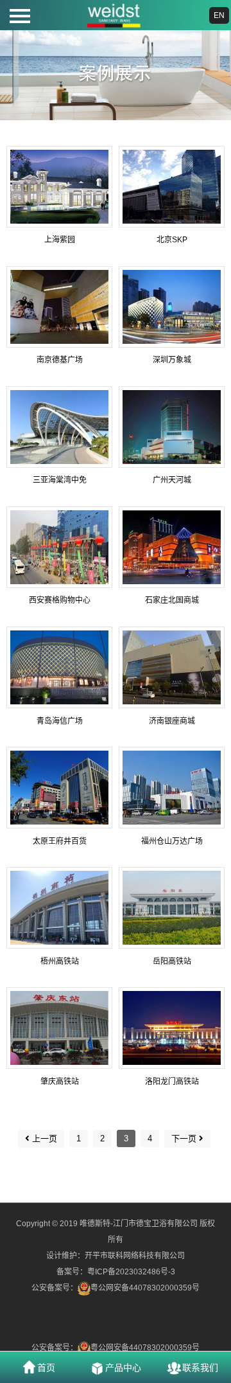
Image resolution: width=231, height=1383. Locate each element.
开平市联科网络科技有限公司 (135, 1255)
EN (219, 15)
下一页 (183, 1138)
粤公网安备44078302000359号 (145, 1287)
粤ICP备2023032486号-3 (131, 1271)
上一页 (44, 1138)
